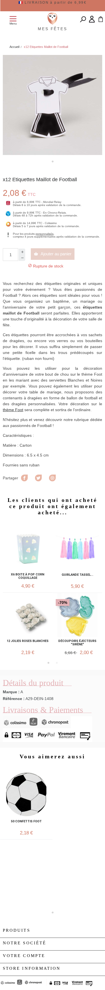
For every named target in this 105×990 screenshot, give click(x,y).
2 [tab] (57, 663)
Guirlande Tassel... (77, 575)
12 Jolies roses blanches (27, 641)
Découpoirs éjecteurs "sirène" (77, 642)
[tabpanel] (52, 105)
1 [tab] (52, 161)
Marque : (11, 692)
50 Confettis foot (26, 821)
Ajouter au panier (52, 253)
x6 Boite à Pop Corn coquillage (27, 576)
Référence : (14, 698)
